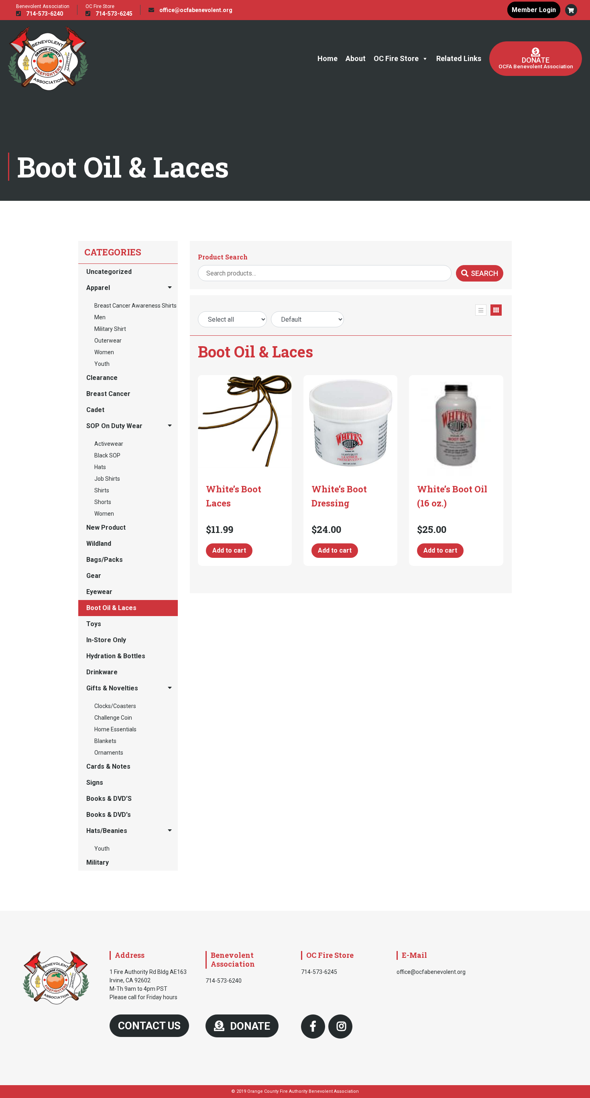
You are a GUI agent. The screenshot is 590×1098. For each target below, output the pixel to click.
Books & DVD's (108, 814)
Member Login (534, 10)
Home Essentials (115, 729)
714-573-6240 (44, 13)
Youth (102, 364)
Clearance (102, 378)
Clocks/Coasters (115, 706)
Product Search (223, 257)
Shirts (101, 490)
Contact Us (149, 1026)
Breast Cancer (108, 394)
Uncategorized (109, 272)
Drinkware (102, 672)
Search (484, 273)
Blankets (105, 741)
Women (104, 352)
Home (327, 58)
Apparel (98, 288)
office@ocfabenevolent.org (195, 10)
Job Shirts (107, 479)
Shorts (102, 502)
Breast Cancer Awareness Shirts (135, 305)
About (356, 58)
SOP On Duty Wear (114, 426)
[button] (571, 10)
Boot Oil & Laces (111, 608)
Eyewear (99, 592)
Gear (93, 576)
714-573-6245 (113, 13)
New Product (106, 527)
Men (100, 317)
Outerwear (108, 340)
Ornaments (108, 752)
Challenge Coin (113, 717)
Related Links (458, 58)
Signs (94, 782)
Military (97, 862)
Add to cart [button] (229, 550)
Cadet (95, 410)
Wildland (98, 543)
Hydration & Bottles (115, 656)
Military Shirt (110, 329)
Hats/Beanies (106, 831)
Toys (93, 624)
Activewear (108, 444)
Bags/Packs (104, 559)
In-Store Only (106, 640)
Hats (100, 467)
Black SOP (107, 455)
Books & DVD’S (109, 798)
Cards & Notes (108, 766)
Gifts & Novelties (112, 688)
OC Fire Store (396, 58)
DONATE (249, 1026)
